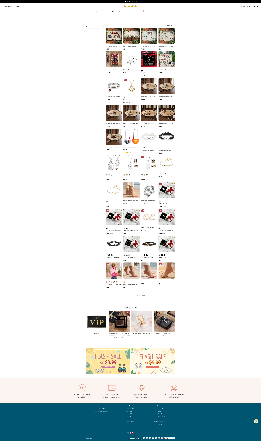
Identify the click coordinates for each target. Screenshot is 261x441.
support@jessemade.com (102, 411)
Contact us (160, 408)
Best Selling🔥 (110, 11)
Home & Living (133, 11)
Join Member (156, 11)
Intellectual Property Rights (160, 421)
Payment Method (130, 421)
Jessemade (90, 438)
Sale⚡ (95, 11)
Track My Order (130, 408)
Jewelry (118, 11)
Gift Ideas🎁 (142, 11)
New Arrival (102, 11)
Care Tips (131, 419)
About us (160, 411)
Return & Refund (130, 414)
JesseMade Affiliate (160, 414)
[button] (12, 6)
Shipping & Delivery (130, 411)
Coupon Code (160, 427)
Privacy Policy (160, 419)
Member (160, 424)
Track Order (164, 11)
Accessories (124, 11)
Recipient (149, 11)
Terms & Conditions (160, 416)
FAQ (130, 416)
